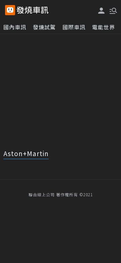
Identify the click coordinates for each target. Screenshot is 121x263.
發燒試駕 (44, 27)
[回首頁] (32, 10)
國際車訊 (74, 27)
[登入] (101, 11)
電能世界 (103, 27)
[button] (113, 10)
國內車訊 (14, 27)
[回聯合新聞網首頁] (10, 10)
